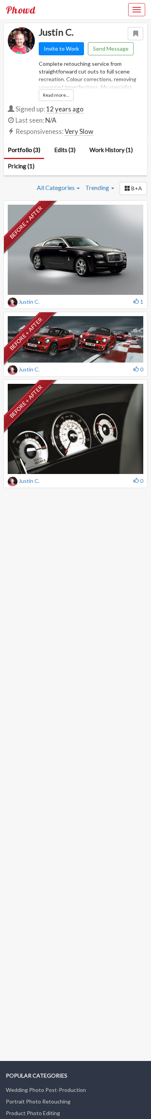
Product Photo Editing (33, 1113)
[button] (133, 188)
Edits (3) (65, 149)
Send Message (111, 48)
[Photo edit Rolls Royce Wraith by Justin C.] (75, 250)
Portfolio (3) (24, 149)
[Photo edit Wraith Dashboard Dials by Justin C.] (75, 429)
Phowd (21, 9)
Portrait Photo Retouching (38, 1101)
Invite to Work (61, 48)
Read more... (56, 95)
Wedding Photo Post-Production (46, 1089)
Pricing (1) (21, 166)
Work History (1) (111, 149)
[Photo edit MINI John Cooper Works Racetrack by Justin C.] (75, 339)
